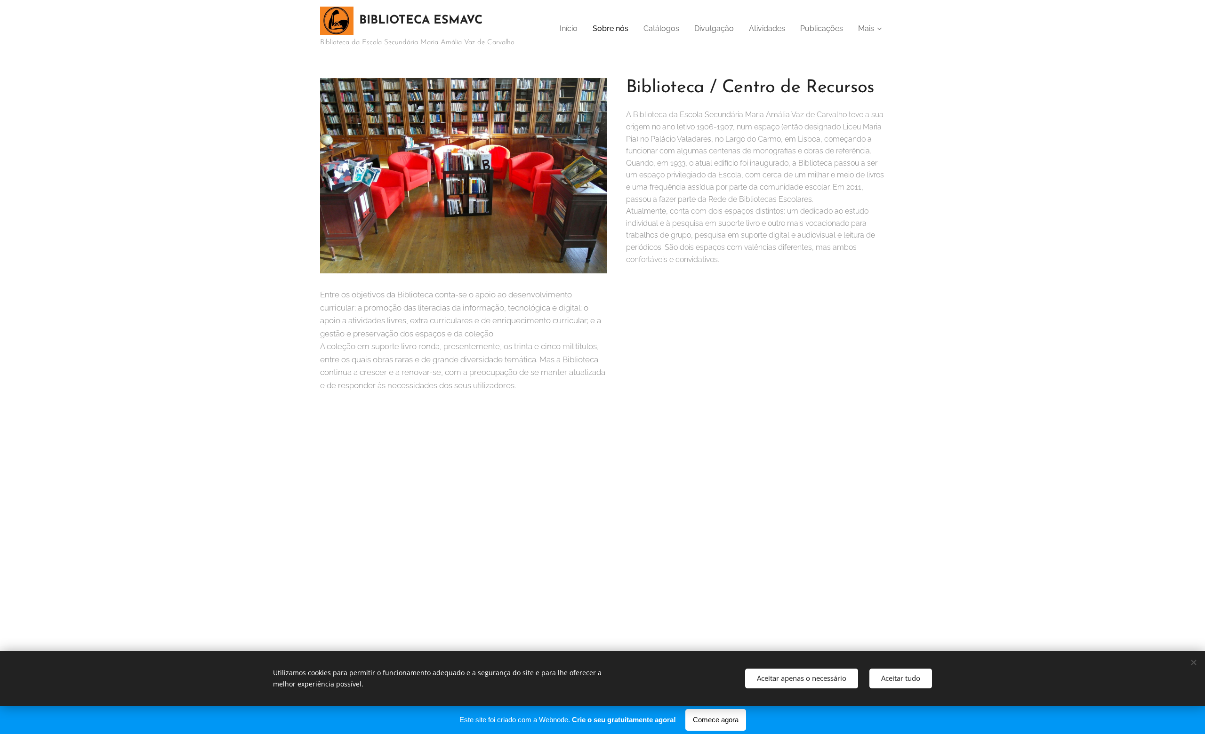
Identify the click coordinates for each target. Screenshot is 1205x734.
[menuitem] (571, 28)
